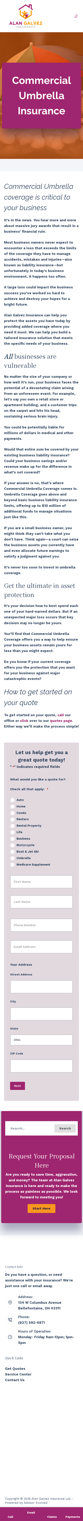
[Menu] (76, 16)
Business (23, 838)
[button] (65, 1128)
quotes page (61, 721)
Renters (23, 819)
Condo (21, 813)
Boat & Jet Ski (27, 851)
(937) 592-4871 (31, 1323)
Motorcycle (25, 845)
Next (17, 1086)
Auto (20, 800)
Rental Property (29, 825)
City (13, 1001)
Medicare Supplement (33, 864)
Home (21, 806)
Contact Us (15, 1380)
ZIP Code (16, 1053)
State (14, 1028)
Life (19, 832)
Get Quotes (15, 1369)
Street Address (21, 974)
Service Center (18, 1374)
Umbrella (24, 858)
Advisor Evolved (35, 1503)
